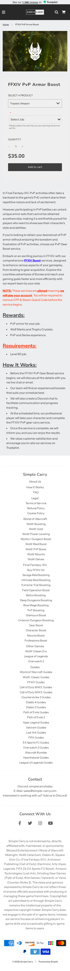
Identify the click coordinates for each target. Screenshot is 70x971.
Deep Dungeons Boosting (36, 600)
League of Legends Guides (36, 762)
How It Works (35, 487)
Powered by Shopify (48, 961)
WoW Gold (36, 529)
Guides (35, 667)
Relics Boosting (36, 595)
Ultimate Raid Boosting (35, 580)
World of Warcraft (35, 519)
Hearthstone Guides (36, 757)
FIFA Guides (36, 737)
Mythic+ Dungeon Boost (36, 539)
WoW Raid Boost (36, 544)
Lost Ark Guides (36, 732)
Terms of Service (35, 503)
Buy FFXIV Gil (36, 570)
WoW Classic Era (36, 651)
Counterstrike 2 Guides (36, 697)
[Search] (56, 12)
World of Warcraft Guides (36, 672)
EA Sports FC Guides (36, 742)
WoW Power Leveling (36, 534)
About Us (35, 481)
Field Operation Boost (36, 590)
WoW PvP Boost (35, 549)
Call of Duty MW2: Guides (36, 687)
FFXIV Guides (36, 682)
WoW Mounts (36, 554)
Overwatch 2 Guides (36, 747)
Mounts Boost (36, 635)
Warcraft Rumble (36, 752)
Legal (35, 498)
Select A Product (20, 95)
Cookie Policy (36, 513)
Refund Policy (36, 508)
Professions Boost (36, 640)
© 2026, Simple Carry (22, 961)
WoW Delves (36, 559)
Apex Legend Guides (36, 722)
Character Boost (36, 630)
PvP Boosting (35, 610)
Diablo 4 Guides (36, 702)
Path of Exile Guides (36, 712)
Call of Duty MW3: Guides (36, 692)
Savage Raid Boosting (36, 575)
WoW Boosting (36, 524)
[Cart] (63, 12)
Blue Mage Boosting (36, 605)
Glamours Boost (36, 615)
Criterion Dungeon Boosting (36, 620)
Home (6, 24)
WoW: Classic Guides (36, 677)
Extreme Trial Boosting (36, 585)
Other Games (35, 646)
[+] (22, 146)
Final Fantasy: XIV (35, 565)
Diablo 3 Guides (36, 707)
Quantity (14, 139)
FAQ (36, 492)
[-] (9, 146)
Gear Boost (36, 625)
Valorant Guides (36, 727)
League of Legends (36, 656)
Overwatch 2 (36, 661)
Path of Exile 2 (36, 717)
